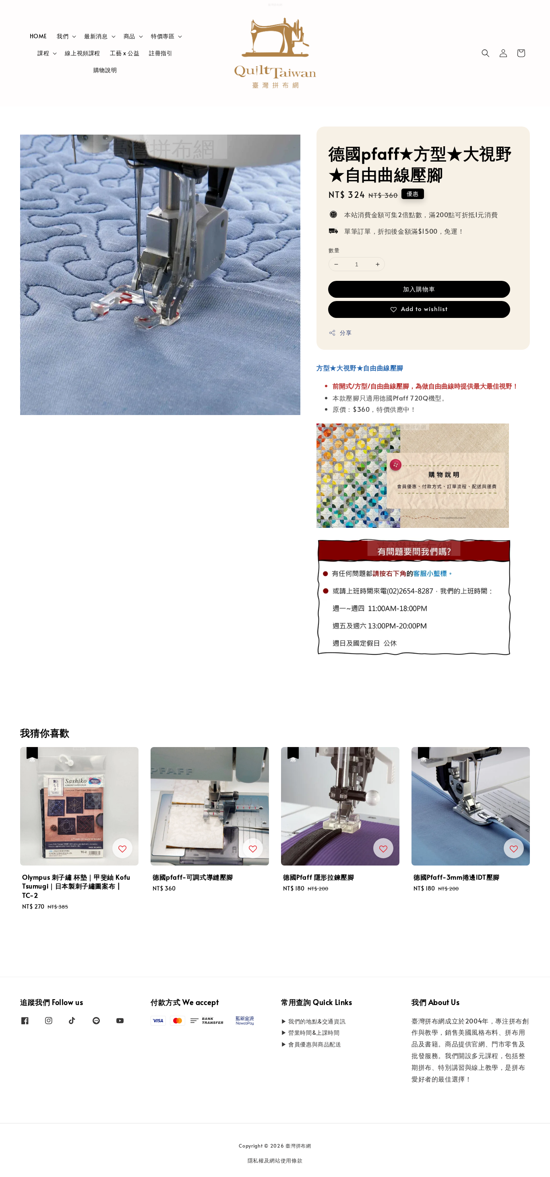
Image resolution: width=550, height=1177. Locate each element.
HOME (38, 36)
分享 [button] (346, 332)
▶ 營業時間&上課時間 (310, 1032)
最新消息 (96, 36)
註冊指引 (160, 53)
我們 (62, 36)
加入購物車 (419, 288)
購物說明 (105, 70)
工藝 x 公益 (124, 53)
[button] (485, 53)
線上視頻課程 (82, 53)
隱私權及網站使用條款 (275, 1160)
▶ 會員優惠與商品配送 (311, 1044)
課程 (43, 53)
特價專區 (162, 36)
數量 (334, 250)
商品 (129, 36)
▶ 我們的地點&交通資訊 (313, 1021)
